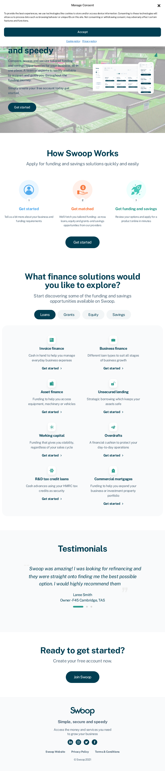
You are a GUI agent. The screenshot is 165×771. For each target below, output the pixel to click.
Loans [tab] (45, 315)
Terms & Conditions (107, 751)
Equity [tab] (93, 315)
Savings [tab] (118, 315)
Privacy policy (89, 41)
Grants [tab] (69, 315)
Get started (50, 368)
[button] (159, 5)
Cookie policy (73, 41)
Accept (82, 32)
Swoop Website (55, 751)
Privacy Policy (80, 751)
